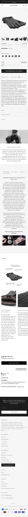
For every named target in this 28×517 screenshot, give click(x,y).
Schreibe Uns (8, 495)
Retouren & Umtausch (7, 455)
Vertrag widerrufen (8, 465)
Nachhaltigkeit (5, 439)
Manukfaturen (4, 446)
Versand (3, 453)
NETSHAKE (21, 506)
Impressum (4, 486)
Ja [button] (17, 386)
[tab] (21, 369)
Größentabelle (24, 62)
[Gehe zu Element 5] (21, 39)
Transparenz (4, 441)
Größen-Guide (4, 459)
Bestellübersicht (5, 474)
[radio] (2, 56)
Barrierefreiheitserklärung (7, 488)
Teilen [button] (23, 386)
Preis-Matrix (4, 444)
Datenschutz (4, 483)
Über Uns (3, 437)
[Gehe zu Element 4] (16, 39)
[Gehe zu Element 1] (3, 39)
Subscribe (14, 412)
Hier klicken (10, 497)
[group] (14, 357)
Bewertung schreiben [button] (14, 363)
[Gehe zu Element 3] (12, 39)
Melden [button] (19, 386)
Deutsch (13, 503)
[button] (14, 48)
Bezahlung (4, 457)
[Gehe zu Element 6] (25, 39)
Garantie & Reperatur (6, 462)
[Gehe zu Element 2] (8, 39)
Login (2, 472)
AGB (2, 481)
